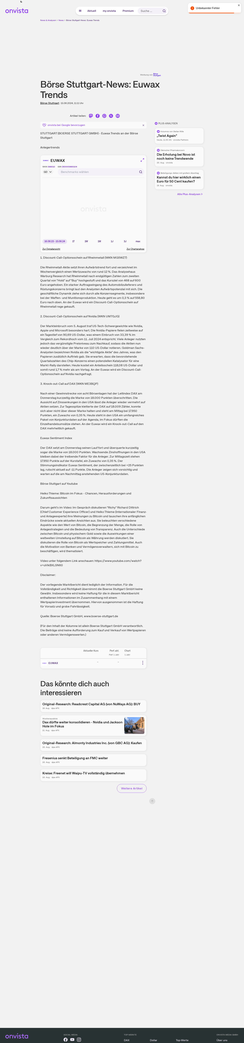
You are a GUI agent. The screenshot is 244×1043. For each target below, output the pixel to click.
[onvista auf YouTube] (72, 1040)
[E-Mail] (118, 116)
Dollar (153, 1040)
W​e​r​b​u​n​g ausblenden (151, 45)
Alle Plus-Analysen (188, 194)
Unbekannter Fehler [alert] (208, 8)
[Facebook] (98, 116)
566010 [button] (51, 166)
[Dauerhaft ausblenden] (143, 125)
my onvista (109, 11)
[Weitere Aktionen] (142, 662)
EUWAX (57, 160)
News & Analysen (48, 20)
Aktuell (92, 11)
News (61, 20)
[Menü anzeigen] (80, 11)
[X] (111, 116)
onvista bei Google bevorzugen (66, 125)
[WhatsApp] (104, 116)
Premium (128, 11)
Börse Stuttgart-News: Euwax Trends (82, 20)
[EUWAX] (45, 663)
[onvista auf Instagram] (79, 1040)
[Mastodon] (91, 116)
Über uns (221, 1040)
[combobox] (101, 172)
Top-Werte (182, 1040)
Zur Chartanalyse (135, 248)
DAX (126, 1040)
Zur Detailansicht (51, 248)
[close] (239, 5)
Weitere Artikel (131, 788)
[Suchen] (164, 11)
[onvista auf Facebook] (66, 1040)
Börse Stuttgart (49, 103)
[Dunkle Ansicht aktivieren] (21, 1)
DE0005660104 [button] (69, 166)
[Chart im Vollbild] (142, 160)
